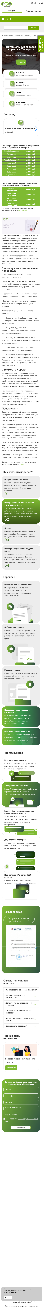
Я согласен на (20, 1120)
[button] (36, 128)
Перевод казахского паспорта (19, 128)
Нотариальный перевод (23, 35)
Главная (4, 35)
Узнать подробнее (9, 1292)
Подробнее (11, 1068)
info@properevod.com (33, 11)
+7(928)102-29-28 (36, 3)
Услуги (10, 35)
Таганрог (11, 11)
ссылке (22, 465)
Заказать (21, 62)
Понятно (8, 1298)
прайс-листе (22, 210)
